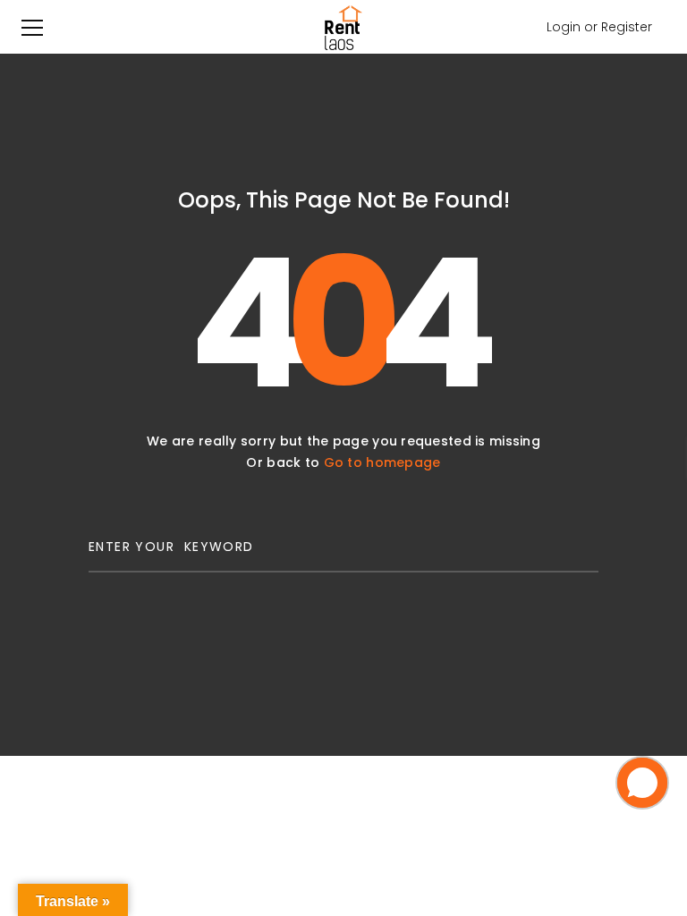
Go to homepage (382, 462)
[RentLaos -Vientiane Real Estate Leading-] (343, 27)
